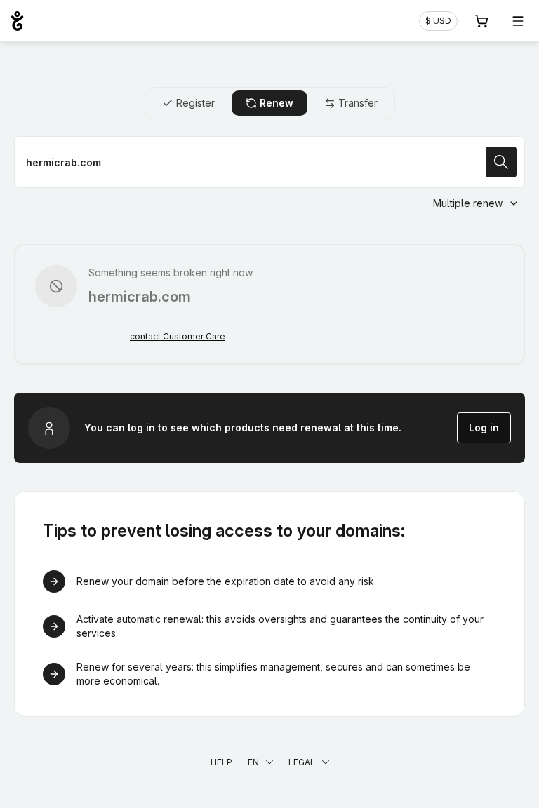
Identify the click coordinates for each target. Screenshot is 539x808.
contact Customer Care (177, 336)
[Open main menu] (518, 21)
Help (221, 762)
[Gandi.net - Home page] (17, 21)
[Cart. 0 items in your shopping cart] (481, 21)
